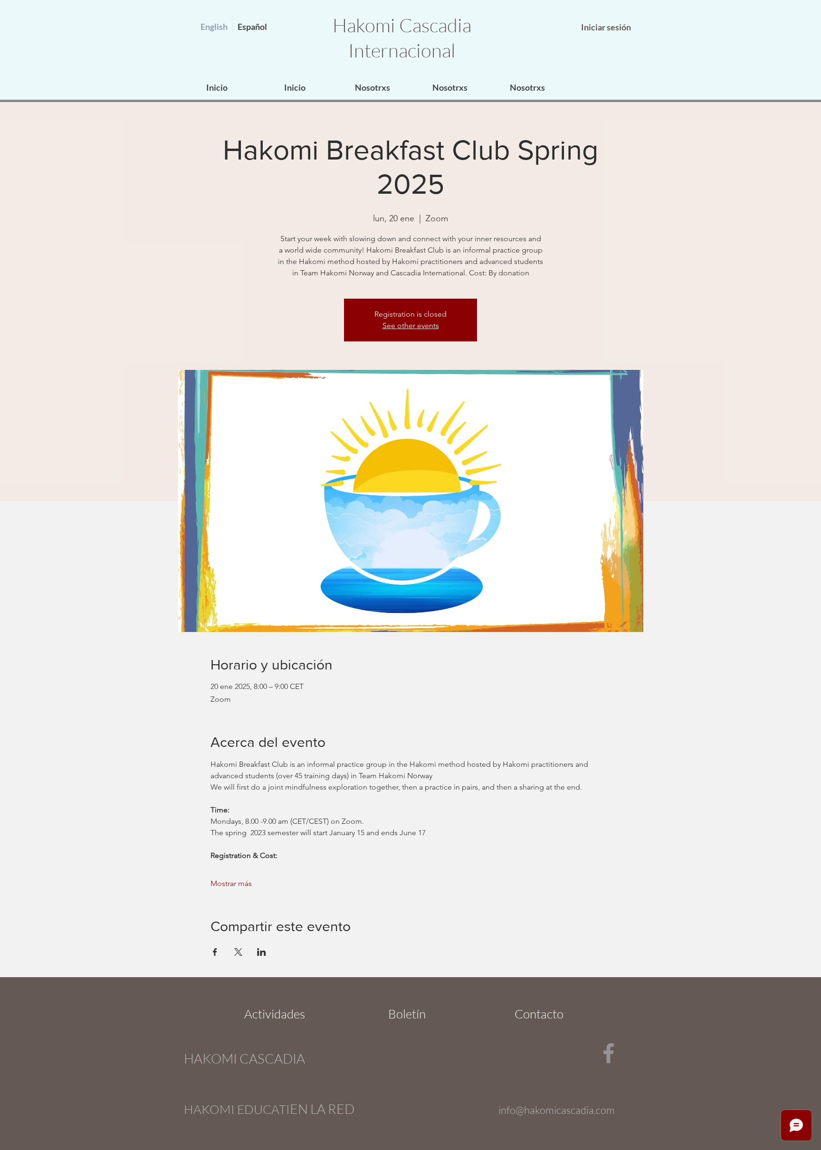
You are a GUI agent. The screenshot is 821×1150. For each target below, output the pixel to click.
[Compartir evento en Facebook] (215, 952)
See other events (410, 325)
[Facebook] (608, 1053)
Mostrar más (231, 883)
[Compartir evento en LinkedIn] (261, 952)
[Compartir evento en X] (238, 952)
